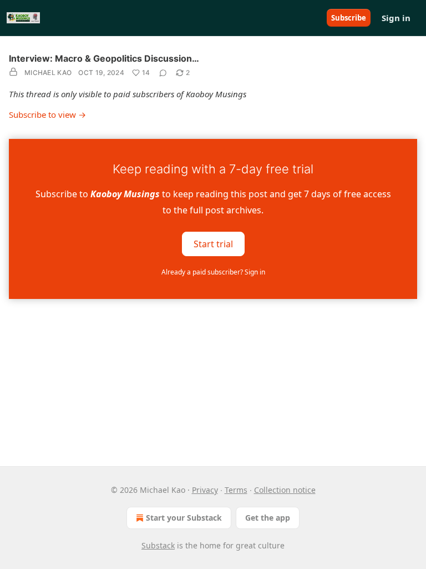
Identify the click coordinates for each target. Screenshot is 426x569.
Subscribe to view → (47, 114)
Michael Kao (48, 72)
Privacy (205, 490)
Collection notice (285, 490)
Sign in (396, 17)
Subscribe (348, 18)
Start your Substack (184, 517)
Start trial (213, 243)
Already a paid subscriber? (213, 272)
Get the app (267, 517)
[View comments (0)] (163, 72)
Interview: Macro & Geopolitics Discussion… (104, 58)
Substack (158, 545)
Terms (236, 490)
